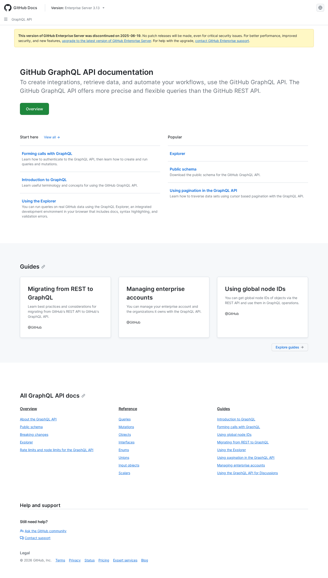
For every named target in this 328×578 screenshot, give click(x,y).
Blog (144, 560)
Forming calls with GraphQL (238, 427)
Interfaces (126, 442)
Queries (125, 419)
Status (90, 560)
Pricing (103, 560)
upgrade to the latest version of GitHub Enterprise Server (106, 41)
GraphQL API (22, 19)
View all (50, 137)
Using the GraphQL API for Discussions (247, 473)
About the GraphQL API (38, 419)
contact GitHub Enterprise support (222, 41)
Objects (125, 434)
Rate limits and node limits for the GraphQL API (56, 450)
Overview (34, 108)
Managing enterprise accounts (241, 465)
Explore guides (287, 347)
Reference (128, 408)
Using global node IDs (234, 434)
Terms (60, 560)
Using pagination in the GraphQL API (245, 457)
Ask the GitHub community (46, 531)
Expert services (125, 560)
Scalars (124, 473)
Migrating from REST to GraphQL (243, 442)
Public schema (31, 427)
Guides (29, 266)
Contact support (37, 538)
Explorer (26, 442)
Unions (124, 457)
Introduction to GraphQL (236, 419)
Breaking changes (34, 434)
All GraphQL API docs (49, 395)
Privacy (75, 560)
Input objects (129, 465)
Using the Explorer (231, 450)
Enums (124, 450)
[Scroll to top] (317, 567)
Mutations (126, 427)
